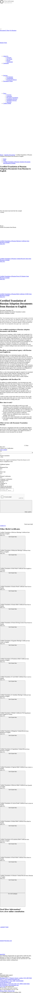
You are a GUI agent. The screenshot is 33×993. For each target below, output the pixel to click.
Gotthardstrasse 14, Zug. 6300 (7, 981)
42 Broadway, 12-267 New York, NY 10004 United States (15, 983)
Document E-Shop (4, 30)
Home (1, 155)
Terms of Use (11, 990)
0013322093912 (4, 985)
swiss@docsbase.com (5, 982)
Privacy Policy (3, 990)
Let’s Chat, (3, 986)
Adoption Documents (9, 155)
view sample (3, 449)
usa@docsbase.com (14, 985)
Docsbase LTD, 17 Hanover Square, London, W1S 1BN (14, 978)
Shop (4, 160)
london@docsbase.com (13, 979)
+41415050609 (19, 981)
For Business (13, 30)
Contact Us (3, 525)
